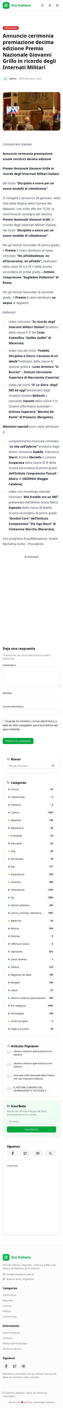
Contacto (8, 1338)
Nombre (7, 693)
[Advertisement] (31, 591)
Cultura (7, 1305)
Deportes (8, 1300)
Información (9, 1295)
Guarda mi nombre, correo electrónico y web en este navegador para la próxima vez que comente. (30, 725)
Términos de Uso (12, 1348)
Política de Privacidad (15, 1343)
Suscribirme (31, 1129)
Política (7, 1311)
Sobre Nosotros (11, 1332)
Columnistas (10, 1316)
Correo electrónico (13, 706)
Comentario (9, 665)
